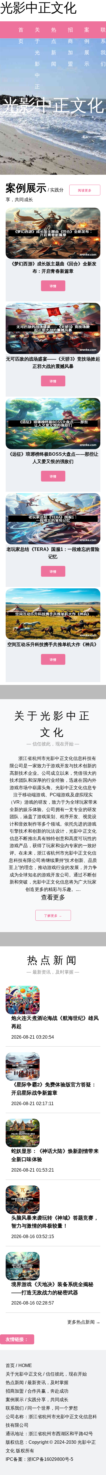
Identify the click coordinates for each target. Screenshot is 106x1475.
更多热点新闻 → (83, 1322)
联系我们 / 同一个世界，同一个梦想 (42, 1408)
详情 (53, 286)
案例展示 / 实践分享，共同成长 (37, 1399)
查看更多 (53, 897)
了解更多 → (53, 915)
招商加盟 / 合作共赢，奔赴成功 (37, 1391)
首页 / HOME (19, 1365)
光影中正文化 (38, 7)
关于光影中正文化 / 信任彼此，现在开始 (46, 1374)
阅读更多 (85, 190)
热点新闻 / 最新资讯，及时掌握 (37, 1382)
